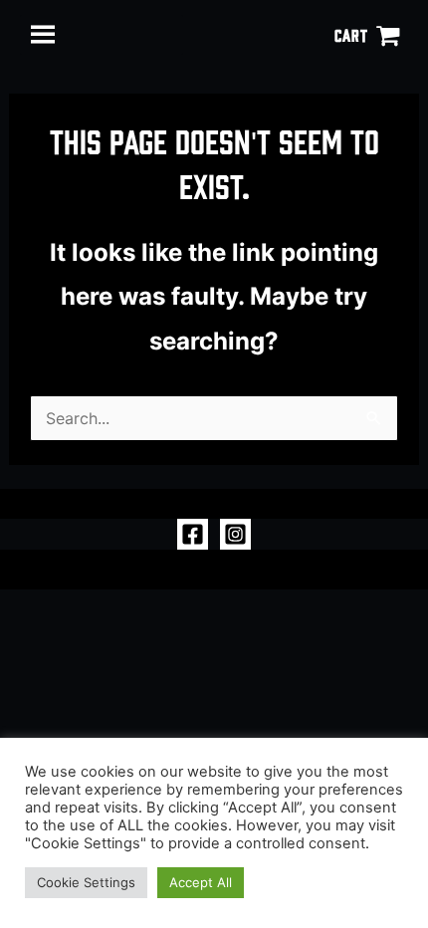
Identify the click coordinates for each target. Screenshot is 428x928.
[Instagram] (235, 534)
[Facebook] (192, 534)
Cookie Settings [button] (86, 882)
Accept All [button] (200, 882)
